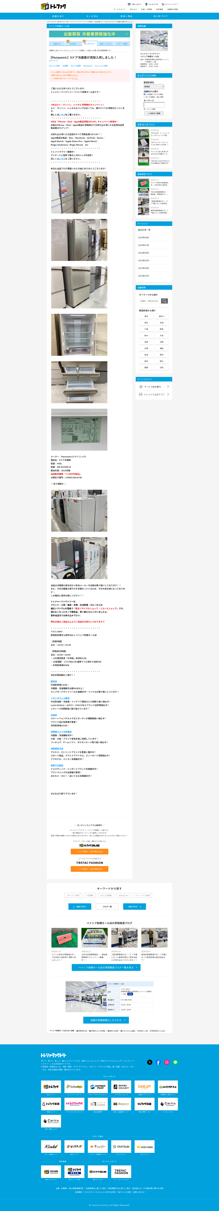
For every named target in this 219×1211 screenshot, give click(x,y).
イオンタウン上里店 (129, 1031)
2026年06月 (143, 252)
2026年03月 (143, 275)
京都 (161, 341)
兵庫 (146, 348)
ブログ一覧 (107, 906)
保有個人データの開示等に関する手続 (147, 1188)
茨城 (161, 322)
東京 (146, 316)
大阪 (161, 335)
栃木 (146, 335)
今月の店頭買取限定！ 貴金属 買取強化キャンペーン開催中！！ (94, 957)
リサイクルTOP (51, 22)
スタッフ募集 (122, 44)
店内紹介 (73, 44)
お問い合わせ (138, 1192)
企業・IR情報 (146, 9)
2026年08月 (143, 237)
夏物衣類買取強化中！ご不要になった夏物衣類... (159, 211)
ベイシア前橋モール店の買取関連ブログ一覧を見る (106, 967)
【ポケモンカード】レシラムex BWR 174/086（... (160, 143)
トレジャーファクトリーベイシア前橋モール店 (150, 55)
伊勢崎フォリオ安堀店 (98, 1031)
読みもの (133, 9)
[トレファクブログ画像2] (79, 261)
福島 (161, 348)
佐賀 (161, 367)
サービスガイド (119, 9)
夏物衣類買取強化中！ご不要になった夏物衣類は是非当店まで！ (154, 957)
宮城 (146, 354)
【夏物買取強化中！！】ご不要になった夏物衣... (159, 202)
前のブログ (81, 906)
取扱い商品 (127, 16)
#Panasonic (87, 66)
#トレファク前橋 (101, 66)
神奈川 (161, 316)
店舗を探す (58, 16)
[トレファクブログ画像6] (79, 450)
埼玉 (146, 322)
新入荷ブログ (161, 16)
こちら (75, 75)
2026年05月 (143, 260)
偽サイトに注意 (124, 1192)
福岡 (146, 367)
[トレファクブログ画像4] (79, 355)
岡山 (161, 361)
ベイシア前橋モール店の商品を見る (89, 851)
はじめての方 (153, 4)
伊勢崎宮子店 (82, 1031)
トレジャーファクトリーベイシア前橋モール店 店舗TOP (86, 22)
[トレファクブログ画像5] (79, 403)
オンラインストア (171, 4)
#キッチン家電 (54, 66)
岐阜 (146, 361)
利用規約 (78, 1192)
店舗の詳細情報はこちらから (106, 1020)
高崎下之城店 (114, 1031)
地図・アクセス (106, 44)
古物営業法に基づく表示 (96, 1188)
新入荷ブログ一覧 (62, 22)
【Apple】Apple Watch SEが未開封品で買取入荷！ (160, 162)
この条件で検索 (154, 113)
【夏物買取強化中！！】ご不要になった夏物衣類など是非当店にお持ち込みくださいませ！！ (124, 957)
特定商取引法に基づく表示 (119, 1188)
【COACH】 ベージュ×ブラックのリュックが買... (160, 134)
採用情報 (159, 9)
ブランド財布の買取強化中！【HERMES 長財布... (159, 183)
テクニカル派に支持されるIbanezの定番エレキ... (159, 152)
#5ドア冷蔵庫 (76, 66)
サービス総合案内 (152, 386)
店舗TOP (56, 44)
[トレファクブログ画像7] (79, 531)
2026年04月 (143, 268)
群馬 (161, 329)
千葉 (146, 329)
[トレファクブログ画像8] (79, 579)
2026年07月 (143, 245)
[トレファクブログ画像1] (79, 213)
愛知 (161, 354)
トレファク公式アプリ (154, 394)
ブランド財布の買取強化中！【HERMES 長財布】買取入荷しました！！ (63, 957)
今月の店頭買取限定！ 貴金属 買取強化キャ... (159, 193)
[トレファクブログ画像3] (79, 308)
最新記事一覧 (144, 229)
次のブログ (133, 906)
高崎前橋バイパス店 (158, 1031)
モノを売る (92, 16)
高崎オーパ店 (143, 1031)
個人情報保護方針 (76, 1188)
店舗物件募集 (172, 9)
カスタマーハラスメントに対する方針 (100, 1192)
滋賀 (146, 341)
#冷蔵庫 (65, 66)
